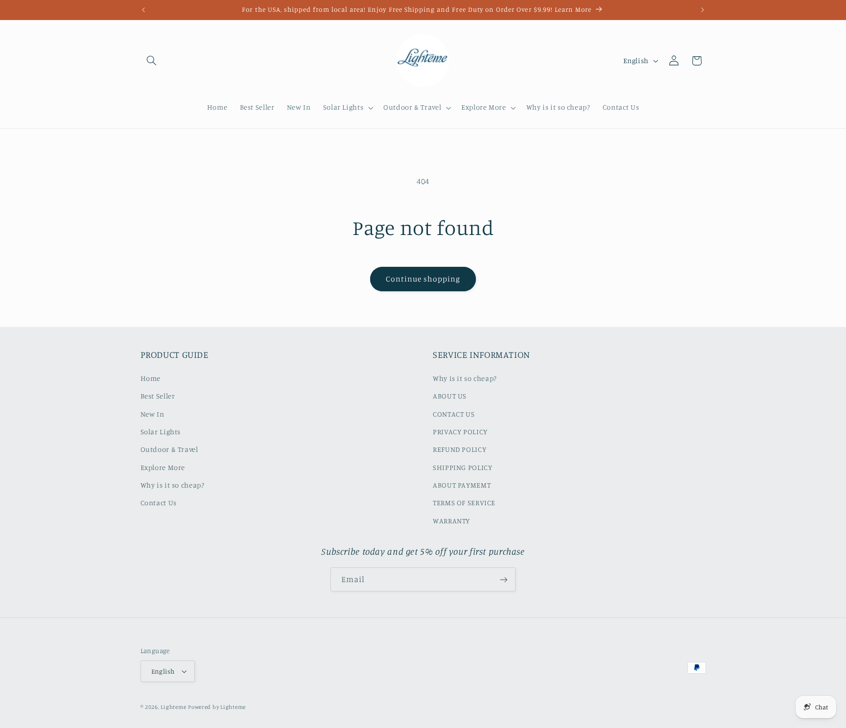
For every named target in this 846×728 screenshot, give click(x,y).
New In (152, 414)
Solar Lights (161, 431)
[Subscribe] (504, 579)
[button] (152, 60)
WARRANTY (451, 521)
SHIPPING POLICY (462, 467)
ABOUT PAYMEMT (462, 485)
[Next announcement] (702, 10)
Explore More (163, 467)
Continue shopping (423, 278)
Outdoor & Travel (169, 449)
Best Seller (158, 396)
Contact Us (159, 502)
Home (151, 378)
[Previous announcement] (143, 10)
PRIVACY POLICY (460, 431)
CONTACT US (453, 414)
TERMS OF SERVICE (464, 502)
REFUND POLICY (459, 449)
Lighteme (173, 707)
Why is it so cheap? (173, 485)
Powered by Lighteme (217, 707)
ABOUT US (450, 396)
